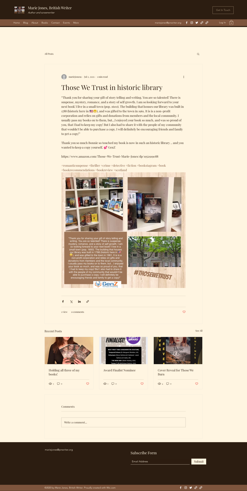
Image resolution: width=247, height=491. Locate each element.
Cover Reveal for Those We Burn (176, 372)
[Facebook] (186, 22)
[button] (231, 22)
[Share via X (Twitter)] (71, 301)
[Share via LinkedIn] (79, 301)
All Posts (49, 53)
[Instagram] (191, 22)
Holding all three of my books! (64, 372)
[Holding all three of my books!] (69, 350)
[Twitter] (196, 22)
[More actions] (184, 77)
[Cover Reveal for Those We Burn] (178, 350)
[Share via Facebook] (63, 301)
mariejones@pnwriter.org (168, 22)
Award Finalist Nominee (119, 370)
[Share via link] (87, 301)
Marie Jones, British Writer (50, 7)
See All (198, 330)
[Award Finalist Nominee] (123, 350)
